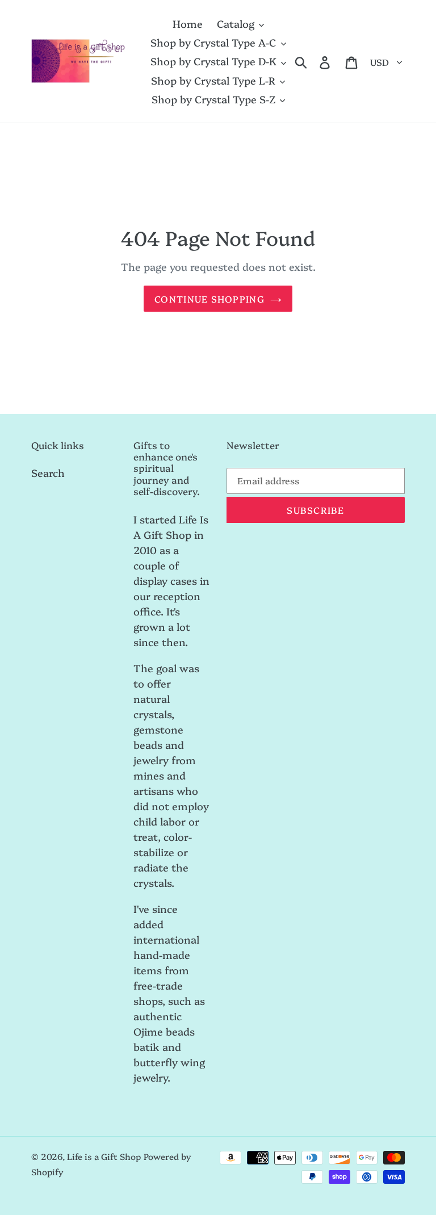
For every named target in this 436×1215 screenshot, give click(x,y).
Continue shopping (209, 298)
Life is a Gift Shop (104, 1156)
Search (48, 473)
